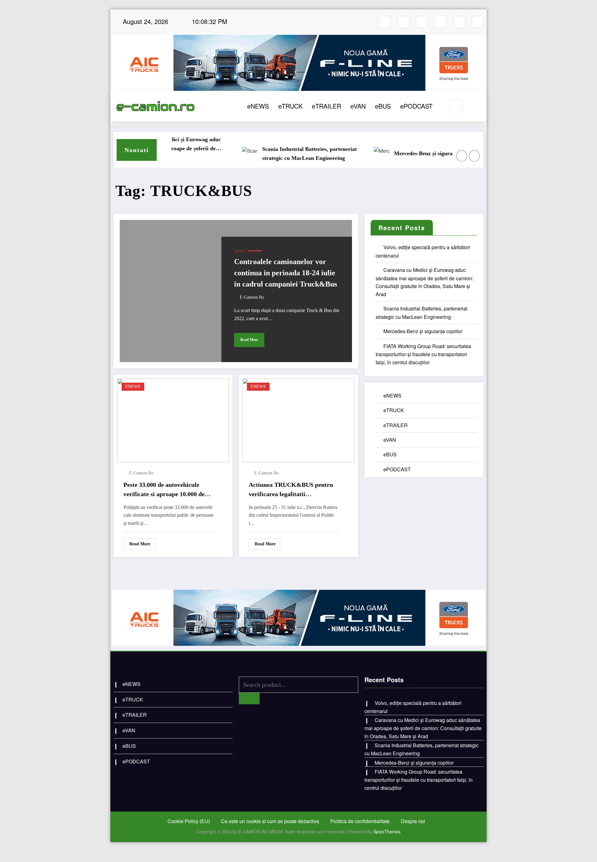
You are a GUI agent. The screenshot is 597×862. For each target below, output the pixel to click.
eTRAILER (326, 105)
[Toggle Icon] (475, 106)
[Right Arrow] (474, 156)
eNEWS (258, 105)
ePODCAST (416, 105)
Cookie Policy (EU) (189, 821)
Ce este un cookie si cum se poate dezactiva (270, 821)
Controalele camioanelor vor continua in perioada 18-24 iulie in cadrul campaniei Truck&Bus (285, 273)
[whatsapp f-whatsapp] (459, 22)
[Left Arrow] (461, 156)
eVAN (358, 105)
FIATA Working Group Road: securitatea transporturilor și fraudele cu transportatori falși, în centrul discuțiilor (423, 354)
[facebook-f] (384, 22)
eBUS (383, 105)
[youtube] (422, 22)
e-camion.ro (252, 297)
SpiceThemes (386, 831)
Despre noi (413, 821)
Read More (249, 340)
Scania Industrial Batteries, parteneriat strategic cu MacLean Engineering (292, 153)
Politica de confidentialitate (360, 821)
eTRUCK (290, 105)
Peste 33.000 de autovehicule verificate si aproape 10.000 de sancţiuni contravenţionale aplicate (164, 490)
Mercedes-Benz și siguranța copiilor (420, 153)
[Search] (456, 105)
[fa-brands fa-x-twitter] (440, 22)
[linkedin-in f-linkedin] (478, 22)
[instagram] (403, 22)
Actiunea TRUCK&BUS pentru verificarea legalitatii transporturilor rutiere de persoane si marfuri (291, 490)
